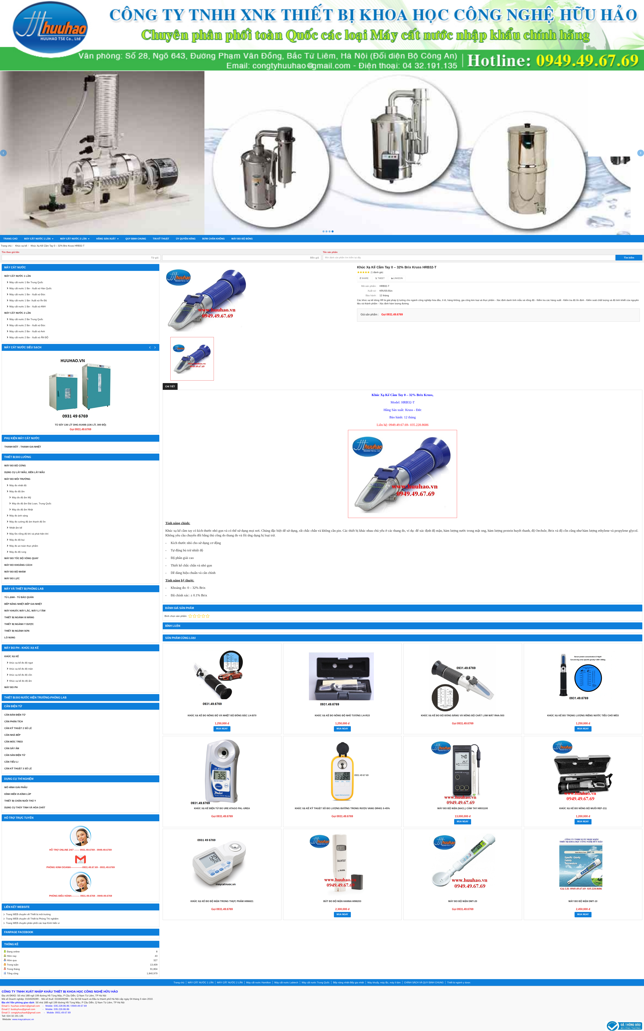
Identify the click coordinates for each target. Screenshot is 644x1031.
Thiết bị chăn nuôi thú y (20, 800)
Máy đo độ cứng (15, 465)
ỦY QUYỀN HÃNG (186, 238)
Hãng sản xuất (106, 238)
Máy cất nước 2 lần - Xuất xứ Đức (27, 325)
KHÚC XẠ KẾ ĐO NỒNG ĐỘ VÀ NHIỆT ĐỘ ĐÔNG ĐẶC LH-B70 (222, 715)
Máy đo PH (11, 687)
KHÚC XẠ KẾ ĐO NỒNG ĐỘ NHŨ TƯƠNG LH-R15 (342, 715)
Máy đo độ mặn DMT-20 (462, 901)
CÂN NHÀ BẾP (12, 735)
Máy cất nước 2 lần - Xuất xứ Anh (27, 331)
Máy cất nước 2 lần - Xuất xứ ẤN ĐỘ (28, 337)
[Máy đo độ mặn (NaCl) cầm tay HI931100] (462, 771)
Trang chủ (10, 238)
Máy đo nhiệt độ (17, 485)
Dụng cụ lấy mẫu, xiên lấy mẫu (24, 472)
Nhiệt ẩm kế (15, 527)
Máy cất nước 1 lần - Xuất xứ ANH (27, 306)
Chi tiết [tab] (170, 386)
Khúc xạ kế (11, 656)
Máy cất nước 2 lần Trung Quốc (26, 319)
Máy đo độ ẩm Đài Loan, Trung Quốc (31, 503)
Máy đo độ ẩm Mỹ (21, 497)
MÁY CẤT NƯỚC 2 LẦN (73, 238)
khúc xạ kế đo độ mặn (21, 668)
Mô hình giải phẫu (15, 787)
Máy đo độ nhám (15, 571)
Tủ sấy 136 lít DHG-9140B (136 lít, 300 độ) (80, 424)
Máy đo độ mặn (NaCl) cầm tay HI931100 (462, 808)
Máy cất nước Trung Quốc (316, 982)
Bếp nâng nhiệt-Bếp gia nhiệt (23, 604)
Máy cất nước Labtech (286, 982)
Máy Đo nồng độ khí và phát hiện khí (28, 533)
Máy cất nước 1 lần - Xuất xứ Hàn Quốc (30, 288)
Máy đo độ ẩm (17, 491)
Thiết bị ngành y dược (19, 624)
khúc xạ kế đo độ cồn (20, 674)
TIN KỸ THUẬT (161, 238)
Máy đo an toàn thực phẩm (23, 545)
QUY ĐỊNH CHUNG (135, 238)
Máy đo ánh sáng (18, 515)
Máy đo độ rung (17, 552)
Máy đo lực (12, 578)
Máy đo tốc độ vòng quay (21, 558)
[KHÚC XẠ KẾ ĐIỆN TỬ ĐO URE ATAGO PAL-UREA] (222, 771)
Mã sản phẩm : (369, 286)
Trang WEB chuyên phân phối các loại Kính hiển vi (33, 923)
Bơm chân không (213, 238)
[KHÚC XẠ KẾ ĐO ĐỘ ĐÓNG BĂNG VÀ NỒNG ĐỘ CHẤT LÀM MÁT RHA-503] (462, 678)
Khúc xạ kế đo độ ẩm (20, 680)
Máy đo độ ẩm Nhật (22, 509)
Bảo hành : (371, 295)
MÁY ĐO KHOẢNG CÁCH (18, 565)
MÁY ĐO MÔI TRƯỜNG (17, 479)
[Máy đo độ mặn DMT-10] (583, 864)
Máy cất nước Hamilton (258, 982)
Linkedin (398, 278)
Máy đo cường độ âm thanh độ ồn (27, 521)
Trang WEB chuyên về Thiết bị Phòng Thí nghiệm (32, 918)
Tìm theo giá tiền (10, 252)
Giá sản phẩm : (370, 314)
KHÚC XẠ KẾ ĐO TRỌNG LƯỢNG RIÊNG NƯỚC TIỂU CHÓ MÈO (583, 715)
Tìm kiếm (629, 257)
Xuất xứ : (372, 290)
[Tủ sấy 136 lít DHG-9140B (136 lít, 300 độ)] (80, 387)
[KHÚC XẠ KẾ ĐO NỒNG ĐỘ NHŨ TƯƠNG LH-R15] (342, 678)
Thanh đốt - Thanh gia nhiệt (22, 446)
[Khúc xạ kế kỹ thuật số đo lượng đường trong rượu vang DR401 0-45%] (342, 771)
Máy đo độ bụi (16, 539)
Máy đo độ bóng (242, 238)
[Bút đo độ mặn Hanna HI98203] (342, 864)
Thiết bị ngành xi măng (19, 617)
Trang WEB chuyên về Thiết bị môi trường (28, 914)
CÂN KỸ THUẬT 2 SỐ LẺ (18, 728)
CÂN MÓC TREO (13, 741)
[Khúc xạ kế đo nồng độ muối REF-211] (583, 771)
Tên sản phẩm (330, 252)
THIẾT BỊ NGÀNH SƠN (16, 630)
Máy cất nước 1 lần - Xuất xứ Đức (27, 294)
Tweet (381, 278)
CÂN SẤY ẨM (11, 748)
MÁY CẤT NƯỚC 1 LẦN (37, 238)
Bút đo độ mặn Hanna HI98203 (342, 901)
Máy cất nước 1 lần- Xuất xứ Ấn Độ (28, 300)
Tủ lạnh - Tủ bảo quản (19, 597)
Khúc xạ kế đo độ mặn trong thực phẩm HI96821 (222, 901)
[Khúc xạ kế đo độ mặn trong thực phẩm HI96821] (222, 864)
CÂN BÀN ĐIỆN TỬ (14, 714)
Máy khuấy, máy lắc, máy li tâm (24, 610)
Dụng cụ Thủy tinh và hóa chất (24, 807)
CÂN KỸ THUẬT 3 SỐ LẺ (18, 768)
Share (364, 278)
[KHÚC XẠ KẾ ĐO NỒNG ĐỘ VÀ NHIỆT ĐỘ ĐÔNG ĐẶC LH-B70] (222, 678)
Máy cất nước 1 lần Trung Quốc (26, 282)
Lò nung (9, 637)
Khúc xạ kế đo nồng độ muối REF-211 (583, 808)
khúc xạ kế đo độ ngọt (21, 662)
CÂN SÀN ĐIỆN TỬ (14, 755)
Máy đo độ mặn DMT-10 (583, 901)
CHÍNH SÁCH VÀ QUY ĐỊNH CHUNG (424, 982)
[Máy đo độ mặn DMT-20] (462, 864)
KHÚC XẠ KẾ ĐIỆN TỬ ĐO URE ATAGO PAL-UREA (222, 808)
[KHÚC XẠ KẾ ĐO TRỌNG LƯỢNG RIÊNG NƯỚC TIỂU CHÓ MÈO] (583, 678)
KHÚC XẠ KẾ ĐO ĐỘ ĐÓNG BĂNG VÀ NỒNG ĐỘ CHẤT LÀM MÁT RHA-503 (462, 715)
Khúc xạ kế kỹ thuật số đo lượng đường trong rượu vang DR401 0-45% (342, 808)
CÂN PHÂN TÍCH (13, 721)
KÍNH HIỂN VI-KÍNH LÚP (17, 794)
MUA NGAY (222, 729)
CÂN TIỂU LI (11, 761)
